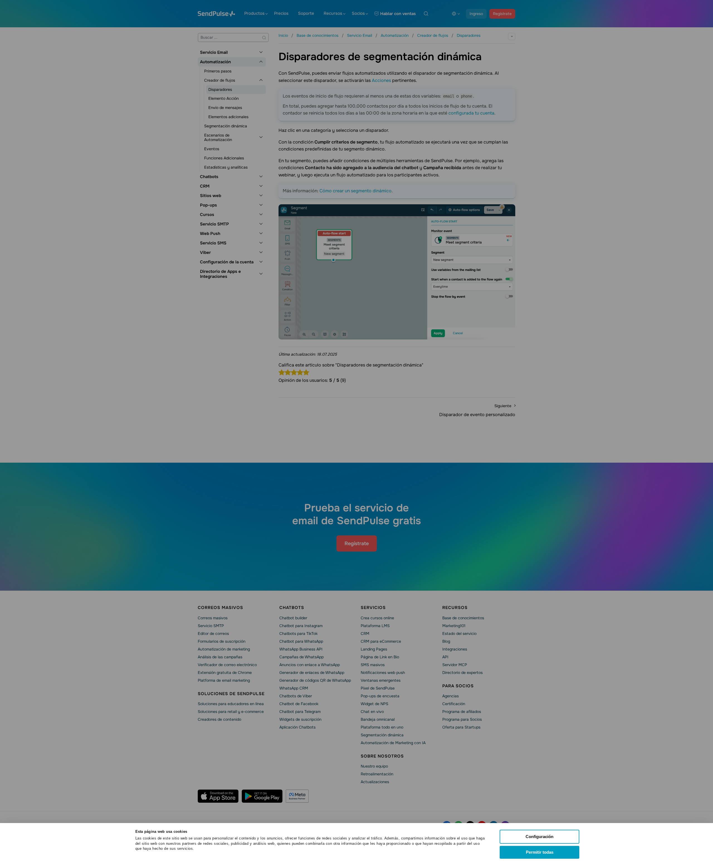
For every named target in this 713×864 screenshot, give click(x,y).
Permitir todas (539, 852)
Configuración (539, 836)
